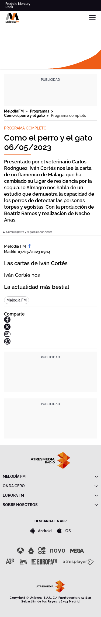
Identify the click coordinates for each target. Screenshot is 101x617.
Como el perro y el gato (25, 115)
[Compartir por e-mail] (7, 335)
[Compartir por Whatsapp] (7, 343)
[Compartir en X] (7, 328)
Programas (40, 111)
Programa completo (68, 115)
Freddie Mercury (17, 4)
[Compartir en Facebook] (7, 321)
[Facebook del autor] (29, 246)
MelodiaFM (14, 111)
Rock (9, 7)
